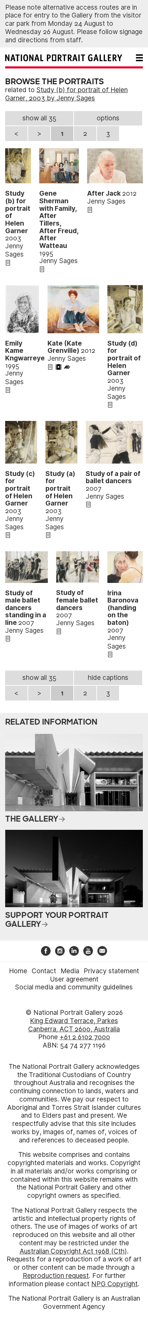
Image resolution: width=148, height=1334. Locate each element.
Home (18, 971)
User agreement (74, 979)
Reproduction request (56, 1276)
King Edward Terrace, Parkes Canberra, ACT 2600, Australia (74, 1025)
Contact (44, 971)
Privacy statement (111, 971)
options (108, 118)
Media (70, 971)
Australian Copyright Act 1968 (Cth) (73, 1251)
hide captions (108, 678)
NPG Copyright (114, 1284)
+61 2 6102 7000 (85, 1037)
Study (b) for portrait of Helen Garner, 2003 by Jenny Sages (66, 94)
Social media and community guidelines (74, 987)
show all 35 (39, 118)
